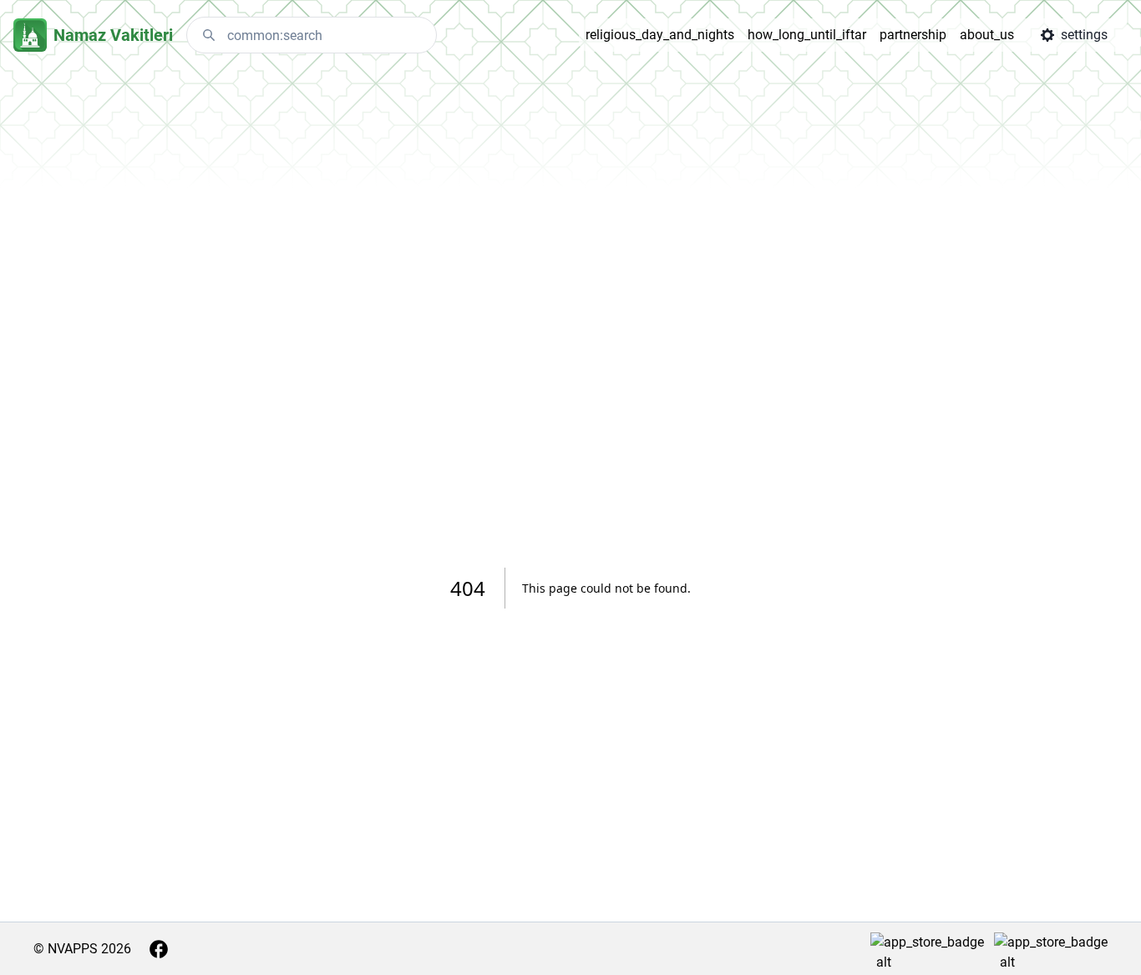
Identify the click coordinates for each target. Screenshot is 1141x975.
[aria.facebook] (159, 949)
